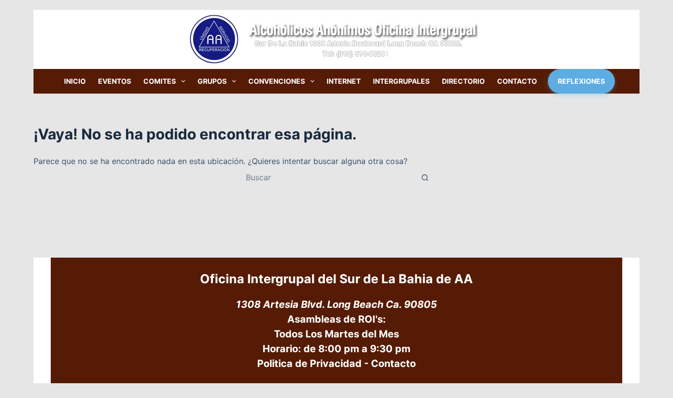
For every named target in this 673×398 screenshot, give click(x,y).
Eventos (114, 81)
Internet (344, 81)
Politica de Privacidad (309, 363)
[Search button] (425, 177)
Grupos (212, 81)
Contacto (517, 81)
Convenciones (276, 81)
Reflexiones (581, 81)
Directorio (463, 81)
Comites (159, 81)
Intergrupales (401, 81)
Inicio (75, 81)
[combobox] (327, 177)
